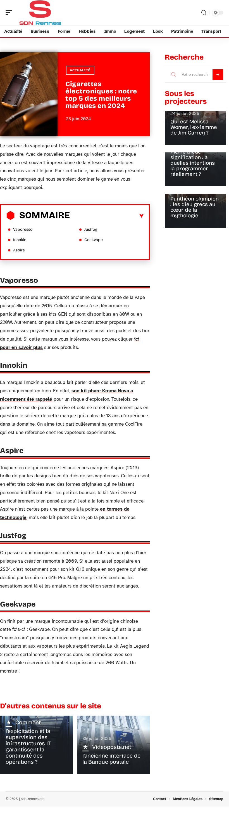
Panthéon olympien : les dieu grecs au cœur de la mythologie (194, 207)
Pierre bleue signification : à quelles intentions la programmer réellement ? (192, 162)
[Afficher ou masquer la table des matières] (107, 216)
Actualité (80, 70)
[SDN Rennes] (40, 12)
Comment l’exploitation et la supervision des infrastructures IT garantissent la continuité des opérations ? (28, 742)
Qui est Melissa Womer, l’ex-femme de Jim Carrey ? (193, 127)
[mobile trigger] (10, 12)
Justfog (90, 229)
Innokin (19, 239)
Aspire (19, 250)
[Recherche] (204, 12)
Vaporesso (22, 229)
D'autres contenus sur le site (50, 706)
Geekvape (93, 239)
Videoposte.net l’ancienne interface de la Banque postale (111, 754)
